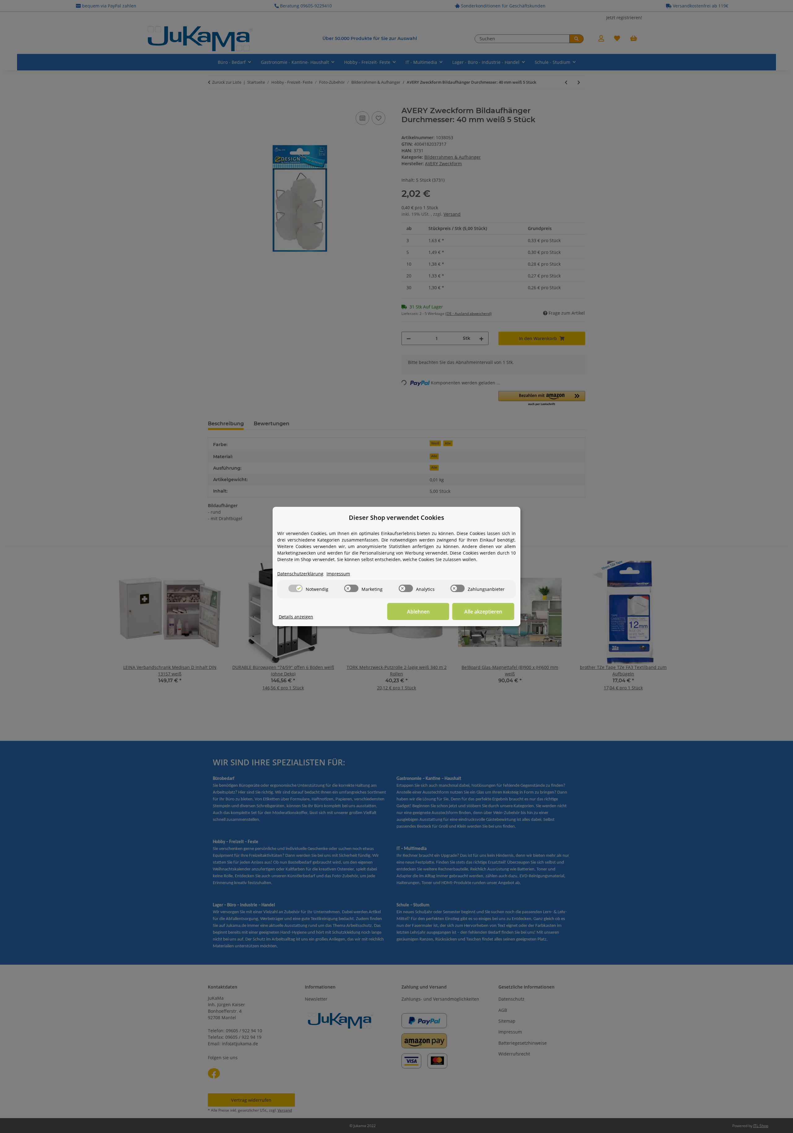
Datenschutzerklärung (300, 574)
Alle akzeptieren (483, 611)
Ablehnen (418, 611)
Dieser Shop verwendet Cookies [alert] (396, 517)
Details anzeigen (296, 617)
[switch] (295, 588)
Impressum (338, 574)
